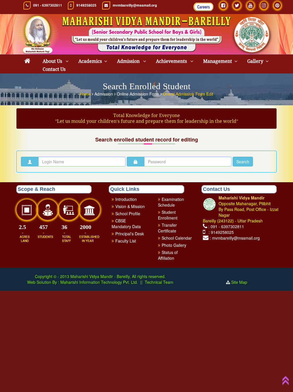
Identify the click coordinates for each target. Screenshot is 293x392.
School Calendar (177, 238)
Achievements (172, 61)
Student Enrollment (167, 215)
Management (217, 61)
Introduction (126, 199)
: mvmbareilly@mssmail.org (235, 238)
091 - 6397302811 (47, 5)
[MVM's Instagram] (264, 5)
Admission (129, 61)
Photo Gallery (174, 245)
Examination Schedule (171, 202)
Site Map (241, 282)
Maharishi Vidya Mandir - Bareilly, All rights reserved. (118, 276)
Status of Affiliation (168, 255)
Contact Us (54, 69)
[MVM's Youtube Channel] (250, 5)
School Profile (127, 213)
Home (86, 94)
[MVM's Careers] (203, 7)
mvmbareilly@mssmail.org (135, 5)
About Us (53, 61)
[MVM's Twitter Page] (237, 5)
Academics (90, 61)
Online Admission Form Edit (188, 94)
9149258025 (86, 5)
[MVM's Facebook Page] (223, 5)
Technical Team (159, 282)
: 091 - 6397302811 (226, 226)
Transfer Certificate (167, 228)
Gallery (255, 61)
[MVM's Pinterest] (277, 5)
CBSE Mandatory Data (126, 223)
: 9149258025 (220, 232)
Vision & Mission (130, 206)
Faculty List (125, 241)
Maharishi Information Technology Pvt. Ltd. (98, 282)
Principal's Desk (129, 233)
